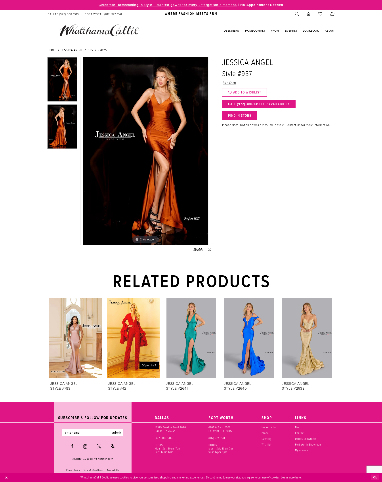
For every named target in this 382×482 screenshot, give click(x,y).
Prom (265, 433)
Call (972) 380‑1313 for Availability (259, 103)
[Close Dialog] (6, 477)
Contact (299, 433)
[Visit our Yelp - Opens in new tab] (113, 446)
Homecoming (269, 427)
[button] (308, 14)
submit (116, 432)
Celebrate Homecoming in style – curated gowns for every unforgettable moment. (168, 4)
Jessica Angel (72, 50)
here (298, 477)
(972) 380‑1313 (164, 438)
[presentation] (75, 338)
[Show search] (297, 14)
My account (302, 450)
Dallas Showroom (306, 439)
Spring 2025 (97, 50)
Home (52, 50)
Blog (297, 427)
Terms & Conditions (93, 470)
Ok (375, 477)
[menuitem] (85, 14)
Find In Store (239, 115)
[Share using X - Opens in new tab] (209, 249)
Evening (266, 439)
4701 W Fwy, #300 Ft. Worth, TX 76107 (220, 429)
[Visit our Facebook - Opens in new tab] (72, 446)
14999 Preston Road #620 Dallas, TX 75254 (170, 429)
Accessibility (113, 470)
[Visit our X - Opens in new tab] (99, 446)
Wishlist (266, 444)
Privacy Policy (73, 470)
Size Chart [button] (229, 82)
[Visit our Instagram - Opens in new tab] (85, 446)
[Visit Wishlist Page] (320, 14)
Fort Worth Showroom (308, 444)
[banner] (99, 30)
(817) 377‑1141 (216, 438)
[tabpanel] (62, 81)
